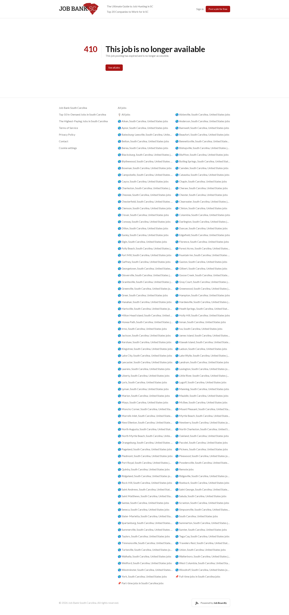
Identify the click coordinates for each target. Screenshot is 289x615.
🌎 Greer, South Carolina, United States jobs (143, 295)
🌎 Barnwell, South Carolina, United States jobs (202, 127)
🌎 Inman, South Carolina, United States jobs (200, 322)
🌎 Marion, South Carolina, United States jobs (144, 395)
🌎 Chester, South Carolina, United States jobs (201, 194)
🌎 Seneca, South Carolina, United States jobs (143, 509)
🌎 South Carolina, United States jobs (196, 516)
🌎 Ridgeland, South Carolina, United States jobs (145, 476)
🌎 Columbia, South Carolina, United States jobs (202, 214)
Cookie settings (68, 147)
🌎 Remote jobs (184, 469)
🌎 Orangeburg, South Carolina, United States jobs (145, 442)
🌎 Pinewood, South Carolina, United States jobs (202, 455)
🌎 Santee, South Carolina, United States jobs (143, 502)
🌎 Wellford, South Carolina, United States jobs (145, 563)
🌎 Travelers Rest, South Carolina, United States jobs (202, 543)
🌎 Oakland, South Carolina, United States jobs (202, 435)
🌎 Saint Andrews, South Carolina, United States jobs (145, 489)
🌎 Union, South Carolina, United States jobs (200, 549)
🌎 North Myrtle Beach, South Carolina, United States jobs (145, 435)
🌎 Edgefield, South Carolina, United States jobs (202, 235)
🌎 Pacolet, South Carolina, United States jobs (201, 442)
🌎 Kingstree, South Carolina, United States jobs (145, 348)
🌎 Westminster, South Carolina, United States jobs (145, 569)
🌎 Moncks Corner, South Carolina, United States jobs (145, 409)
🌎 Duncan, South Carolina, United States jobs (201, 228)
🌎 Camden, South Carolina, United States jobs (201, 168)
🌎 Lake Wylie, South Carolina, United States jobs (202, 355)
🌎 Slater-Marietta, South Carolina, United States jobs (145, 516)
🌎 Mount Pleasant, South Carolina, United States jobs (202, 409)
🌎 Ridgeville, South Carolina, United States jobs (202, 476)
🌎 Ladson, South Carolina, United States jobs (201, 348)
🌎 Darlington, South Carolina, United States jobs (202, 221)
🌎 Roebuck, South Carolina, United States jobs (202, 482)
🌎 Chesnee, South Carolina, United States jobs (144, 194)
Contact (63, 141)
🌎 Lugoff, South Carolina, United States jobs (200, 382)
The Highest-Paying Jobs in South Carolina (83, 121)
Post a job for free (218, 9)
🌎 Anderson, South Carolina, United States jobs (202, 121)
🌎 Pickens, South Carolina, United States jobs (201, 449)
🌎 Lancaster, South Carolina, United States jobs (145, 362)
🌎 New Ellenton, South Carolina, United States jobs (145, 422)
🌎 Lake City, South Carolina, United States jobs (145, 355)
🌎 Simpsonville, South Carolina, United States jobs (202, 509)
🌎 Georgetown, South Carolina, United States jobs (145, 268)
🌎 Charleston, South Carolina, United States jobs (145, 188)
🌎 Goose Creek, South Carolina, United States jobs (202, 275)
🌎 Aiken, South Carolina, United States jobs (143, 121)
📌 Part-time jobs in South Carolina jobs (141, 583)
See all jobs (114, 67)
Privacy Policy (67, 134)
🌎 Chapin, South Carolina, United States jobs (201, 181)
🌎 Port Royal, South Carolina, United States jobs (145, 462)
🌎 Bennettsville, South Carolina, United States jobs (202, 141)
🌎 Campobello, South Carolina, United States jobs (145, 174)
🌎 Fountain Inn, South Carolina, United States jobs (202, 255)
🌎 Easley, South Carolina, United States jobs (143, 235)
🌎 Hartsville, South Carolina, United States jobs (145, 308)
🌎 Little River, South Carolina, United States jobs (202, 375)
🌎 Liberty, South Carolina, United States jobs (144, 375)
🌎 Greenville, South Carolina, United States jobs (145, 288)
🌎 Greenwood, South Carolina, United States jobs (202, 288)
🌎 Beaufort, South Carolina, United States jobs (202, 134)
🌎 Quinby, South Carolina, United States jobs (144, 469)
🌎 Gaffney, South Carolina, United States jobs (144, 261)
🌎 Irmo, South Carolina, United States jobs (142, 328)
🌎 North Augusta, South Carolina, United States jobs (145, 429)
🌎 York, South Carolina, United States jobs (142, 576)
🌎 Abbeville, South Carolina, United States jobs (202, 114)
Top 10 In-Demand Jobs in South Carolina (82, 114)
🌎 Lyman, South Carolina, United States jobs (143, 389)
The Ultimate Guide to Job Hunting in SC (130, 6)
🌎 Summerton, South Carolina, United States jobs (202, 522)
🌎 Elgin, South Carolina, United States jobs (142, 241)
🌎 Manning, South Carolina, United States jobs (202, 389)
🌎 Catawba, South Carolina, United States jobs (202, 174)
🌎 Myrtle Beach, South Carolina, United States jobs (202, 415)
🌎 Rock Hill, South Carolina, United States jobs (145, 482)
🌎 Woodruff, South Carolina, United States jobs (202, 569)
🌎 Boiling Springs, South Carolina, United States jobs (202, 161)
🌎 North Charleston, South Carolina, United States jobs (202, 429)
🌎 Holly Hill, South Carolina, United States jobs (202, 315)
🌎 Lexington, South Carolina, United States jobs (202, 368)
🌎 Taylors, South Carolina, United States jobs (144, 536)
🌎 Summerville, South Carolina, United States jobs (145, 529)
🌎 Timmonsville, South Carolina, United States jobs (145, 543)
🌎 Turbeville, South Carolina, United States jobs (145, 549)
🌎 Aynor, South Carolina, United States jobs (143, 127)
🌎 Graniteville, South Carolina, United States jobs (145, 281)
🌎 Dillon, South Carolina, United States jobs (143, 228)
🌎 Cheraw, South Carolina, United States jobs (201, 188)
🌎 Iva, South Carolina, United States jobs (198, 328)
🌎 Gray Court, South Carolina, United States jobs (202, 281)
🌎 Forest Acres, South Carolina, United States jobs (202, 248)
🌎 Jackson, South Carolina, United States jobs (144, 335)
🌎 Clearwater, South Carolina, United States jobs (202, 201)
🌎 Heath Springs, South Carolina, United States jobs (202, 308)
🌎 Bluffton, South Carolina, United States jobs (202, 154)
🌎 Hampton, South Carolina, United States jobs (202, 295)
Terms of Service (68, 127)
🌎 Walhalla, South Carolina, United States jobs (144, 556)
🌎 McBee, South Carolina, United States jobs (201, 402)
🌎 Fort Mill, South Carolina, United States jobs (144, 255)
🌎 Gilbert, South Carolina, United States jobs (201, 268)
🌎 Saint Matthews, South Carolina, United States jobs (145, 496)
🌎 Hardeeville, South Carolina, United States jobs (202, 301)
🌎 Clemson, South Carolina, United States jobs (144, 208)
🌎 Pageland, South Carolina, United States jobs (145, 449)
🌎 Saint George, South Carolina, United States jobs (202, 489)
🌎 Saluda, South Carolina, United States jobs (200, 496)
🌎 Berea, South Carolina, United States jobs (143, 147)
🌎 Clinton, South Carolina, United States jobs (201, 208)
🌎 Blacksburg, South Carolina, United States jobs (145, 154)
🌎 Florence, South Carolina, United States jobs (202, 241)
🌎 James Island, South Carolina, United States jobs (202, 335)
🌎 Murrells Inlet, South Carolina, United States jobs (145, 415)
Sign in (200, 9)
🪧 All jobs (124, 114)
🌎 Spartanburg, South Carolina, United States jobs (145, 522)
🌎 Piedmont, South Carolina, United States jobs (145, 455)
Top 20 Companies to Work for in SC (128, 11)
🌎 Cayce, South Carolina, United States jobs (143, 181)
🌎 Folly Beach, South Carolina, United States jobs (145, 248)
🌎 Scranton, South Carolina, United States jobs (202, 502)
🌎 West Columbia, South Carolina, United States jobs (202, 563)
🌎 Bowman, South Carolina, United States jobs (145, 168)
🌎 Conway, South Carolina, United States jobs (144, 221)
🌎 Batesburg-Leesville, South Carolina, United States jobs (145, 134)
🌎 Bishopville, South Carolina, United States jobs (202, 147)
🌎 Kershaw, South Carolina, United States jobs (144, 342)
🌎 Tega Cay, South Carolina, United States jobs (202, 536)
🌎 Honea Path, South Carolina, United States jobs (145, 322)
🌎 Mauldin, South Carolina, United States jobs (201, 395)
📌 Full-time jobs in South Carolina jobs (197, 576)
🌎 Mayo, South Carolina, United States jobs (143, 402)
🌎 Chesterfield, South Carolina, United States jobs (145, 201)
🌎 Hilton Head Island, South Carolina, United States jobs (145, 315)
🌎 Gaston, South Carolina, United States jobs (201, 261)
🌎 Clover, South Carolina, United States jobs (143, 214)
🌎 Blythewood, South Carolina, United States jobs (145, 161)
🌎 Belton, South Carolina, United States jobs (143, 141)
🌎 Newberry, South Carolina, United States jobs (202, 422)
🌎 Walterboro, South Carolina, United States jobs (202, 556)
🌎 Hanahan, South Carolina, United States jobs (145, 301)
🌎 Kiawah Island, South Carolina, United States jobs (202, 342)
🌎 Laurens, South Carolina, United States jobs (144, 368)
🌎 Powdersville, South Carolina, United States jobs (202, 462)
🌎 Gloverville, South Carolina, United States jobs (145, 275)
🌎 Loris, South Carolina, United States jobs (142, 382)
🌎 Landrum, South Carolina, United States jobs (202, 362)
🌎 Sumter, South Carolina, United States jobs (201, 529)
